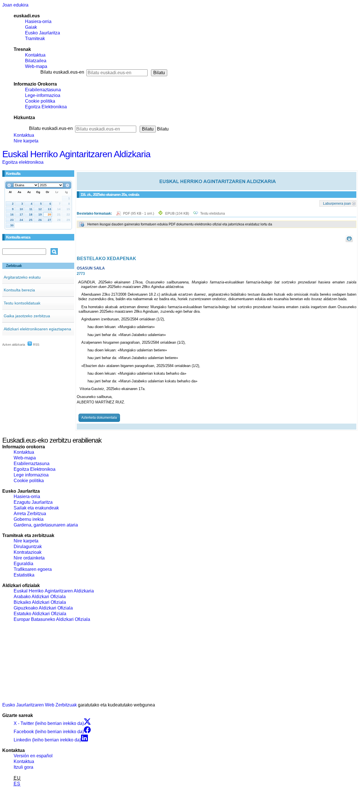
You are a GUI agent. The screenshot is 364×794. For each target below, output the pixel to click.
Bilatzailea (35, 60)
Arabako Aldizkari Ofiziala (40, 596)
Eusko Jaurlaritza (42, 32)
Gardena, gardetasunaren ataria (46, 525)
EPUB (177, 213)
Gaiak (31, 27)
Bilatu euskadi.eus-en (62, 72)
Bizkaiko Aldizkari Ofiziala (40, 602)
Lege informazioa (31, 474)
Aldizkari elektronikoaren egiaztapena (37, 329)
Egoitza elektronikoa (23, 162)
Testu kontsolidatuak (22, 303)
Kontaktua (35, 55)
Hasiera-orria (38, 21)
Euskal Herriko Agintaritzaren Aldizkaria (76, 154)
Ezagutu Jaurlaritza (33, 502)
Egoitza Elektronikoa (46, 106)
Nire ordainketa (29, 557)
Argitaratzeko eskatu (22, 277)
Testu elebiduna (212, 213)
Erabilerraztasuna (43, 89)
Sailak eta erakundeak (36, 507)
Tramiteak (35, 38)
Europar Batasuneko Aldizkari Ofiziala (52, 619)
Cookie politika (40, 101)
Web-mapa (36, 66)
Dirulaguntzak (28, 546)
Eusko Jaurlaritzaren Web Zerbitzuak (39, 704)
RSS (35, 344)
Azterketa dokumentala (99, 418)
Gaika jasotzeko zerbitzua (27, 316)
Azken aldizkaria (13, 344)
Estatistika (24, 575)
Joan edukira (15, 5)
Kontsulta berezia (19, 290)
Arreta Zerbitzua (30, 513)
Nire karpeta (26, 140)
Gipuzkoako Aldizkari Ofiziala (43, 608)
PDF (139, 213)
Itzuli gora (23, 767)
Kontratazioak (28, 552)
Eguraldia (23, 563)
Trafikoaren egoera (33, 569)
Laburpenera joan (337, 203)
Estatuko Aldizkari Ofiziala (40, 613)
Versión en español (33, 755)
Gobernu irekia (29, 519)
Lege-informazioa (42, 95)
